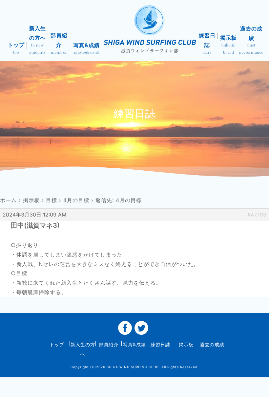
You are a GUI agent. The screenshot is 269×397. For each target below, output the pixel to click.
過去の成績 (251, 40)
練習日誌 (207, 43)
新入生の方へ (37, 40)
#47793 (256, 214)
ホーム (8, 200)
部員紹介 (59, 43)
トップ (16, 48)
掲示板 (228, 44)
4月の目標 (76, 200)
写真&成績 (86, 48)
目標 (51, 200)
